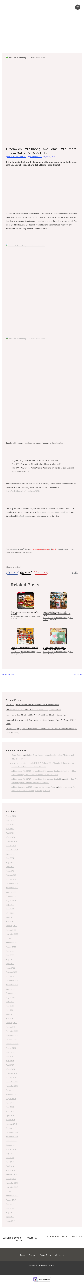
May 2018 (10, 1162)
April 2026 (10, 833)
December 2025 (12, 849)
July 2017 (10, 1204)
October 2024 (11, 854)
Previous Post (8, 674)
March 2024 (10, 871)
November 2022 (12, 934)
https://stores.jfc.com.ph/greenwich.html (53, 512)
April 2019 (10, 1115)
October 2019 (11, 1090)
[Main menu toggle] (77, 7)
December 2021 (12, 980)
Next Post (77, 674)
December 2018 (12, 1132)
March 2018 (10, 1170)
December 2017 (12, 1183)
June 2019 (10, 1107)
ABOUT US (77, 1236)
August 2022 (11, 946)
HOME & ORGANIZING (16, 156)
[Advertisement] (42, 29)
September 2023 (12, 896)
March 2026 (10, 837)
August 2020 (11, 1048)
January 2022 (11, 976)
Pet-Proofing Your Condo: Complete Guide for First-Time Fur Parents (32, 704)
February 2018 (11, 1174)
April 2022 (10, 963)
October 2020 (11, 1039)
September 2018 (12, 1145)
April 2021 (10, 1014)
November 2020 (12, 1035)
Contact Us (59, 1255)
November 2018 (12, 1136)
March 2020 (10, 1069)
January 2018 (11, 1178)
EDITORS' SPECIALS (12, 1238)
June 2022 (10, 955)
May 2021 (10, 1010)
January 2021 (11, 1027)
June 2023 (10, 908)
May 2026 (10, 828)
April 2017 (10, 1216)
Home (22, 1255)
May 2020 (10, 1060)
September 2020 (12, 1043)
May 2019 (10, 1111)
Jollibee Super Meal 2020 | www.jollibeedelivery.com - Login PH (36, 779)
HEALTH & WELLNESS (57, 1236)
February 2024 (11, 875)
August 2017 (11, 1200)
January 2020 (11, 1077)
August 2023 (11, 900)
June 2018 (10, 1157)
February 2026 (11, 841)
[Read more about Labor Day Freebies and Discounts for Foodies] (26, 636)
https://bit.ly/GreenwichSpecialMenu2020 (22, 491)
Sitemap (32, 1255)
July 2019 (10, 1103)
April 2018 (10, 1166)
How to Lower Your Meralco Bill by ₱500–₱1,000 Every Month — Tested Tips (36, 715)
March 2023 (10, 921)
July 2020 (10, 1052)
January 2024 (11, 879)
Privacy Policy (45, 1255)
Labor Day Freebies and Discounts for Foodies (24, 648)
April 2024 (10, 866)
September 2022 (12, 942)
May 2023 (10, 913)
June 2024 (10, 858)
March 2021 (10, 1018)
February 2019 (11, 1124)
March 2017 (10, 1221)
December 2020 (12, 1031)
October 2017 (11, 1191)
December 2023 (12, 883)
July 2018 (10, 1153)
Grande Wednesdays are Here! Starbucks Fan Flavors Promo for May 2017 (57, 613)
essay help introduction (20, 763)
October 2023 (11, 892)
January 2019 (11, 1128)
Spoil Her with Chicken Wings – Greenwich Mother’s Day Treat (54, 648)
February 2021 (11, 1022)
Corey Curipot (16, 755)
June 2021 (10, 1005)
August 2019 (11, 1098)
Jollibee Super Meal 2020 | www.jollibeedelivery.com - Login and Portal (39, 771)
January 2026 (11, 845)
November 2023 (12, 887)
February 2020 (11, 1073)
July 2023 (10, 904)
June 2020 (10, 1056)
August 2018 (11, 1149)
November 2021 (12, 984)
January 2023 (11, 930)
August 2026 (11, 816)
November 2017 (12, 1187)
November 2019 (12, 1086)
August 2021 (11, 997)
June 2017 (10, 1208)
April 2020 (10, 1065)
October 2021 (11, 989)
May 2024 (10, 862)
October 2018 (11, 1140)
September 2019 (12, 1094)
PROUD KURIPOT (20, 6)
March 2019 (10, 1119)
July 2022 (10, 951)
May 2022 (10, 959)
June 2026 (10, 824)
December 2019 (12, 1081)
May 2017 (10, 1212)
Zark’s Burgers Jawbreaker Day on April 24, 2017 (25, 613)
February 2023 (11, 925)
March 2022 (10, 968)
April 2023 (10, 917)
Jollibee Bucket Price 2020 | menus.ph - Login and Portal (33, 787)
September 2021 (12, 993)
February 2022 (11, 972)
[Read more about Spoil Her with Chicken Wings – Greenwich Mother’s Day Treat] (58, 636)
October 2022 (11, 938)
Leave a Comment (15, 616)
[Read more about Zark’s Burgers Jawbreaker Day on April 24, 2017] (26, 600)
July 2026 (10, 820)
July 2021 (10, 1001)
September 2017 (12, 1195)
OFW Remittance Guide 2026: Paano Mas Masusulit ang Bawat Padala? (33, 709)
